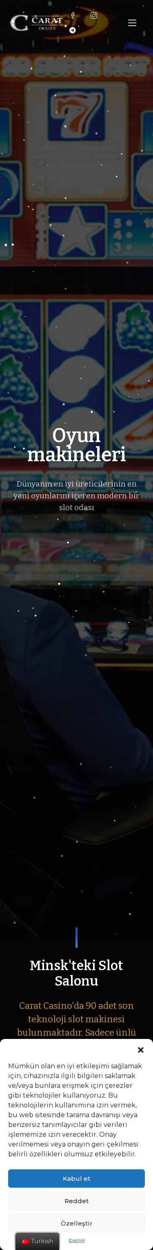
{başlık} (76, 1240)
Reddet (76, 1201)
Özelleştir (77, 1223)
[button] (141, 1049)
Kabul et (76, 1178)
